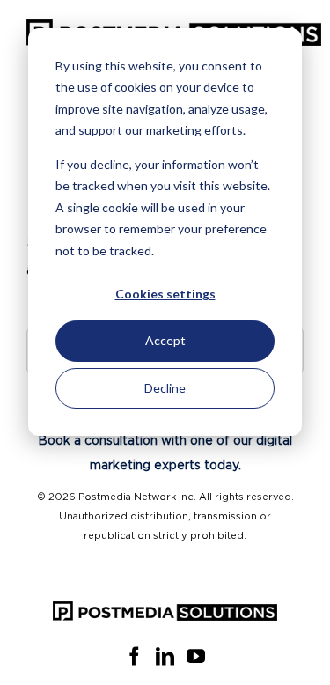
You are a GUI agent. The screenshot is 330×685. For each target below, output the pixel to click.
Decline (165, 387)
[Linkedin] (165, 656)
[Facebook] (134, 656)
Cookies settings (165, 293)
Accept (165, 340)
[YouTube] (196, 656)
